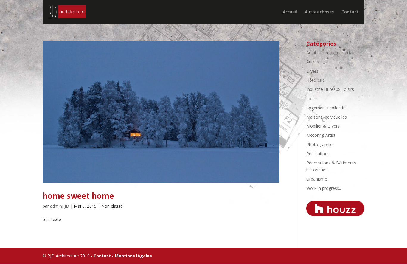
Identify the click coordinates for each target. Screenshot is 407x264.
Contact (349, 12)
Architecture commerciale (331, 52)
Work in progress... (324, 188)
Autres (312, 62)
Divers (312, 71)
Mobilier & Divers (323, 126)
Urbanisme (316, 179)
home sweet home (78, 195)
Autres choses (319, 12)
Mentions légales (133, 256)
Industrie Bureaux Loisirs (330, 89)
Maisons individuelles (326, 117)
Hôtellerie (315, 80)
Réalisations (318, 153)
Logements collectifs (326, 108)
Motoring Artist (320, 135)
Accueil (290, 12)
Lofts (311, 98)
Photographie (319, 144)
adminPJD (59, 206)
